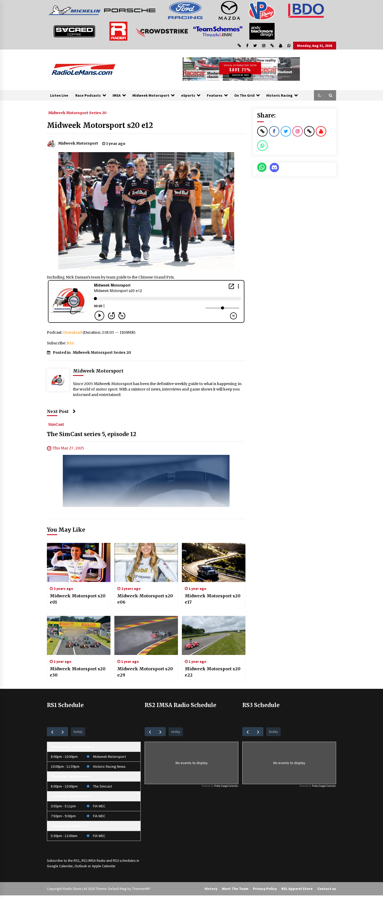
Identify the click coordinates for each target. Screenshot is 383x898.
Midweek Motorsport (150, 95)
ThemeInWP (141, 888)
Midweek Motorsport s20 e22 (212, 672)
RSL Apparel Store (297, 888)
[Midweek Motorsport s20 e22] (213, 635)
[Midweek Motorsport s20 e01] (78, 562)
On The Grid (244, 95)
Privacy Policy (265, 888)
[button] (319, 95)
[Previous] (52, 731)
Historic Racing (279, 95)
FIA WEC (99, 806)
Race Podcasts (88, 95)
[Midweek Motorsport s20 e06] (146, 562)
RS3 (116, 860)
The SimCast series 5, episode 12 (91, 434)
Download (72, 332)
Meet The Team (235, 888)
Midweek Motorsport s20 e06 (145, 599)
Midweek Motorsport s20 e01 (78, 599)
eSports (188, 95)
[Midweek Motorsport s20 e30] (78, 635)
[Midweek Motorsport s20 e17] (213, 562)
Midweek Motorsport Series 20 (77, 112)
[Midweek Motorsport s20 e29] (146, 635)
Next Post (58, 411)
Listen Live (59, 95)
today (78, 731)
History (211, 888)
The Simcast (102, 786)
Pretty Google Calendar (226, 786)
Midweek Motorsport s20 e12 (100, 125)
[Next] (62, 731)
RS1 (77, 860)
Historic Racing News (109, 766)
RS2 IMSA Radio (94, 860)
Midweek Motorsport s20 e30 (78, 672)
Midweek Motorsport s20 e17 (212, 599)
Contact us (326, 888)
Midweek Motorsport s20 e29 (145, 672)
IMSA (117, 95)
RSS (70, 343)
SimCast (56, 424)
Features (215, 95)
